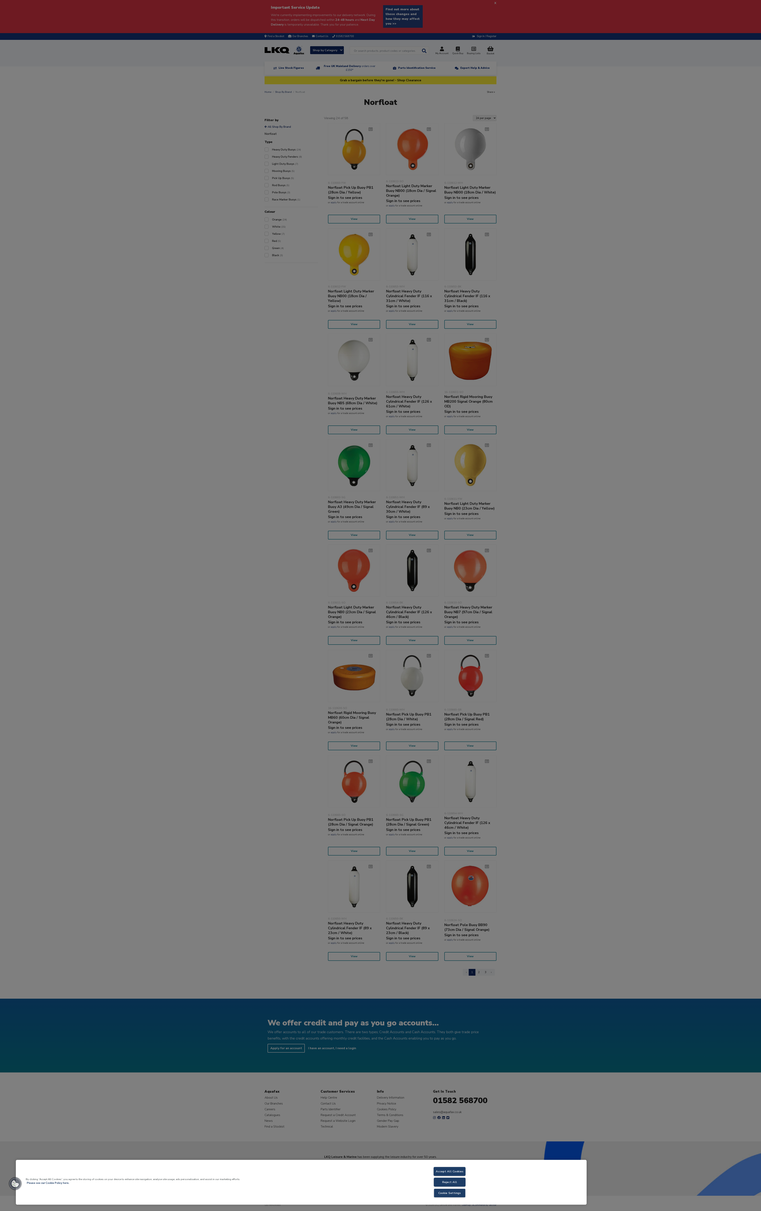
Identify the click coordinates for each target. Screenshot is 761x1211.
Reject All (449, 1182)
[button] (15, 1183)
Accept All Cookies (449, 1171)
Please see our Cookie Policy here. (48, 1183)
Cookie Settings (449, 1193)
